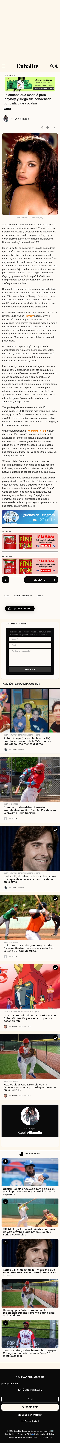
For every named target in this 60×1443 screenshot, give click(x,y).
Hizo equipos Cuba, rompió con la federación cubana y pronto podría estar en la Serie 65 (30, 1087)
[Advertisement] (30, 31)
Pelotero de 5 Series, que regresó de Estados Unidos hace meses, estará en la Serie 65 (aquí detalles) (29, 948)
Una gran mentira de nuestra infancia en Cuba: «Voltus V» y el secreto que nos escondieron (30, 1018)
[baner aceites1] (30, 84)
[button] (3, 66)
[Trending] (55, 829)
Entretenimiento (23, 596)
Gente (40, 596)
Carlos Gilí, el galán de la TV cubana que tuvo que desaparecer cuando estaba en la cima (30, 879)
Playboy (29, 316)
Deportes (13, 804)
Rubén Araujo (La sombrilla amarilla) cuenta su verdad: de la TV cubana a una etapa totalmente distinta (27, 741)
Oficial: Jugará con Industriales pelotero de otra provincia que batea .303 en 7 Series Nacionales (29, 1232)
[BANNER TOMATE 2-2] (30, 541)
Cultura (13, 735)
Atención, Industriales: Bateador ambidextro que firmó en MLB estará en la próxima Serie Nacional (30, 810)
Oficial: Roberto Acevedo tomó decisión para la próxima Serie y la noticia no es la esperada (29, 1191)
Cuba (6, 596)
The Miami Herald (36, 430)
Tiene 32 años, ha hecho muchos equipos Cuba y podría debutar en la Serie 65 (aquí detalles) (30, 1353)
